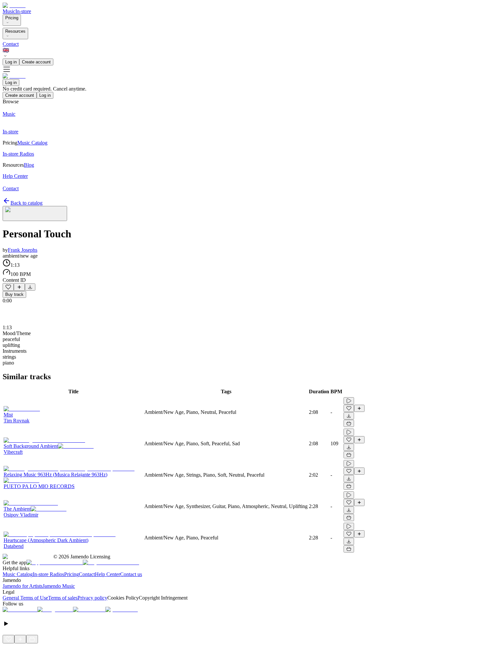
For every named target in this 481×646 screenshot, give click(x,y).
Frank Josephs (22, 250)
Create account (36, 62)
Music (9, 11)
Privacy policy (92, 598)
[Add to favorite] (8, 287)
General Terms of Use (25, 598)
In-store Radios (48, 574)
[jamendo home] (14, 5)
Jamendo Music (59, 586)
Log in (11, 62)
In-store (23, 11)
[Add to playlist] (19, 287)
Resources (15, 31)
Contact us (131, 574)
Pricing (11, 17)
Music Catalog (18, 574)
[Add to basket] (349, 423)
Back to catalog (26, 203)
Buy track (14, 294)
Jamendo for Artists (23, 586)
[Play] (35, 213)
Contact (11, 44)
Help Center (107, 574)
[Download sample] (30, 287)
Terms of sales (63, 598)
